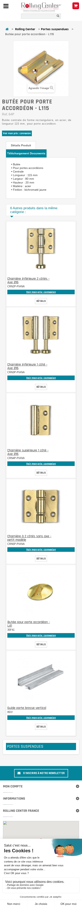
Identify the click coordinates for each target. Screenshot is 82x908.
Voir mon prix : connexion (17, 133)
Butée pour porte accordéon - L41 (28, 624)
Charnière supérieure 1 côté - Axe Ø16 (28, 452)
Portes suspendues (55, 29)
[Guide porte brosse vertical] (41, 678)
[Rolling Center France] (41, 7)
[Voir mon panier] (75, 6)
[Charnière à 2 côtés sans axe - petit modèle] (41, 506)
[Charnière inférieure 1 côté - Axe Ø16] (41, 334)
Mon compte (12, 786)
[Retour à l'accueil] (7, 29)
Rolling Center (25, 29)
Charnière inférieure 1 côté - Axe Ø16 (27, 366)
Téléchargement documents (26, 153)
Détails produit (21, 145)
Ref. (5, 114)
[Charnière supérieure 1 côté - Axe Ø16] (41, 420)
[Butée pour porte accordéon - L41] (41, 592)
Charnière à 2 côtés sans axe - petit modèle (29, 538)
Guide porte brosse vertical (26, 708)
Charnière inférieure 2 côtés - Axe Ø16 (28, 280)
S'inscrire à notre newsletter (43, 773)
